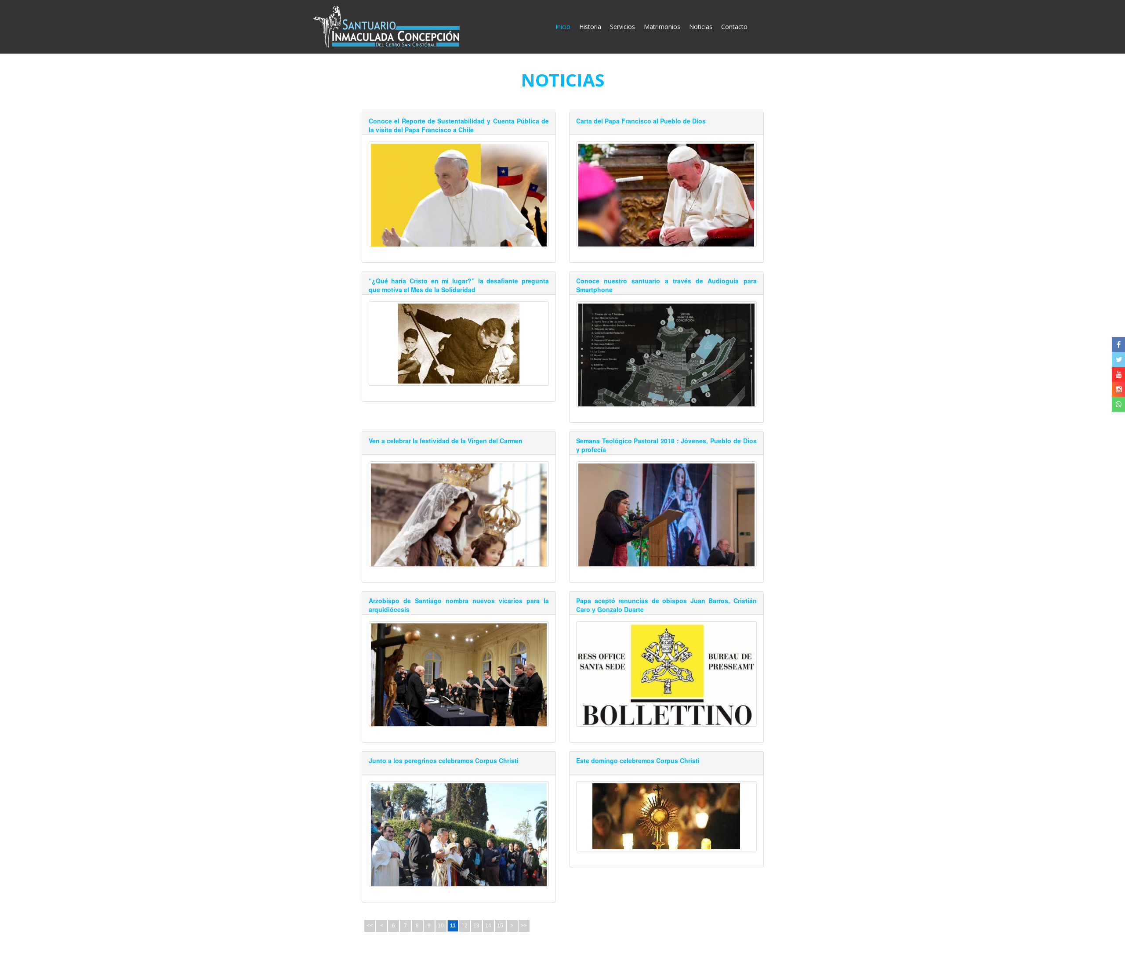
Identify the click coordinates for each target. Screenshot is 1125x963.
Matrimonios (662, 26)
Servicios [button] (622, 26)
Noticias (700, 26)
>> (524, 926)
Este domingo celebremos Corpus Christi (638, 760)
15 (500, 926)
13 (476, 926)
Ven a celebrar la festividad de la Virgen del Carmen (446, 440)
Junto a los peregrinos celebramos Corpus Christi (444, 760)
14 (488, 926)
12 (464, 926)
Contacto (734, 26)
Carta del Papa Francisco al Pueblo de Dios (641, 120)
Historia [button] (590, 26)
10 (441, 926)
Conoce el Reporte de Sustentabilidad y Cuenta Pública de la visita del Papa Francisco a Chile (459, 125)
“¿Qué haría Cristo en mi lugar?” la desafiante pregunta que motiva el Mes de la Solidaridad (459, 285)
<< (370, 926)
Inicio (565, 26)
